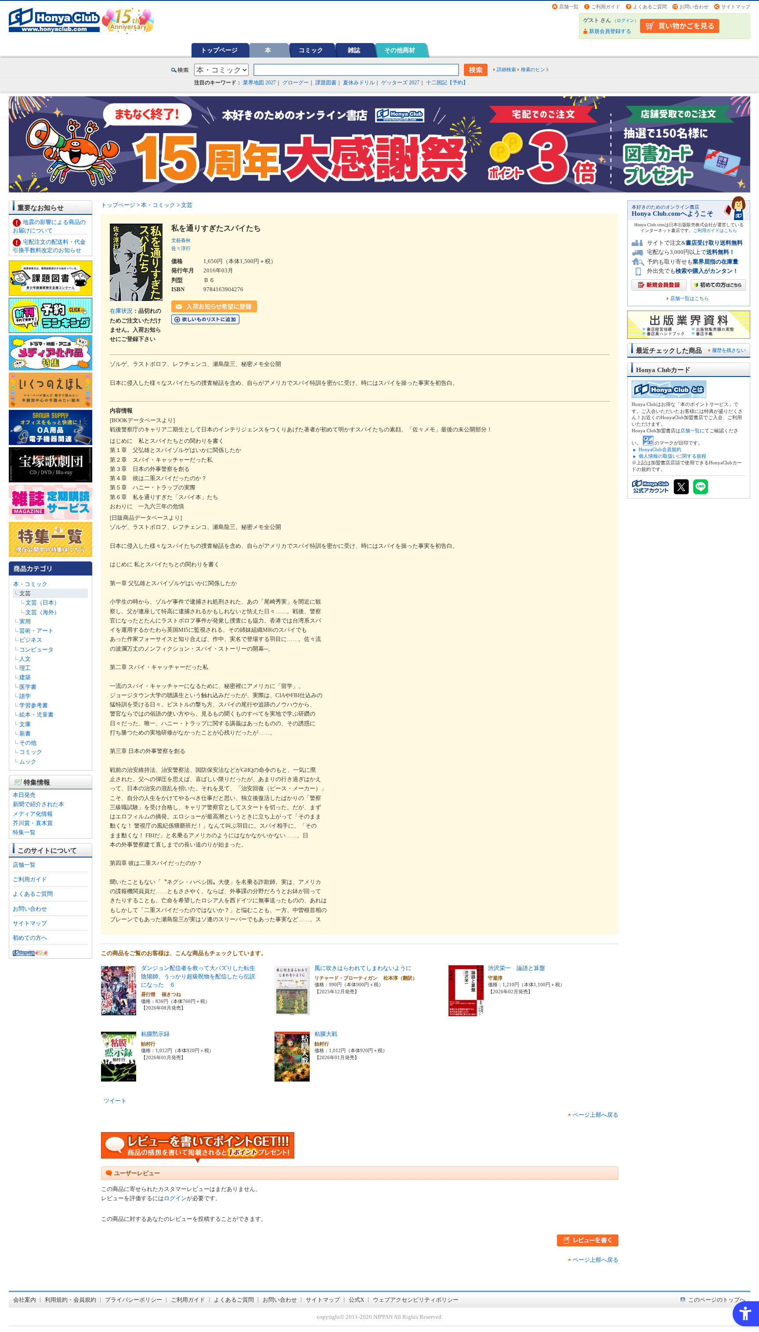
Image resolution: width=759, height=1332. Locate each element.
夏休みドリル (359, 83)
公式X (356, 1299)
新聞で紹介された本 (38, 804)
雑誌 (354, 50)
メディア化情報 (33, 814)
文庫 (25, 724)
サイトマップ (735, 6)
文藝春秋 (181, 240)
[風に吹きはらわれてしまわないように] (292, 1012)
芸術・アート (36, 630)
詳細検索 (506, 69)
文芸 (25, 593)
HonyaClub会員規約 (660, 449)
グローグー (295, 83)
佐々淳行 (181, 248)
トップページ (219, 50)
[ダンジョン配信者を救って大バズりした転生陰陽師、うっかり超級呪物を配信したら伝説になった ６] (118, 1012)
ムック (27, 761)
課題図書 (325, 83)
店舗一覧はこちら (689, 298)
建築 (25, 677)
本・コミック (30, 584)
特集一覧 (24, 832)
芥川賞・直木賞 (33, 823)
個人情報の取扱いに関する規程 (672, 456)
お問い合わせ (693, 6)
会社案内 (24, 1299)
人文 (25, 658)
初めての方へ (30, 937)
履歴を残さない (729, 350)
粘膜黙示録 (155, 1034)
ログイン (625, 20)
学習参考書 (33, 705)
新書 (25, 733)
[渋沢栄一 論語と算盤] (466, 1012)
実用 (25, 621)
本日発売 (24, 795)
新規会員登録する (610, 31)
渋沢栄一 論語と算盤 (516, 968)
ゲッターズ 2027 (400, 83)
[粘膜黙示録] (118, 1078)
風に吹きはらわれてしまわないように (363, 968)
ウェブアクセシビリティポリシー (416, 1299)
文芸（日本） (42, 602)
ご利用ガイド (605, 6)
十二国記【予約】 (447, 83)
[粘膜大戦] (292, 1078)
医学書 (27, 687)
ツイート (115, 1100)
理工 (25, 668)
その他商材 (399, 50)
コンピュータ (36, 649)
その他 (27, 742)
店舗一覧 (568, 6)
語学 (25, 696)
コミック (311, 50)
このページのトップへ (716, 1299)
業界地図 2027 (259, 83)
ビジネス (30, 640)
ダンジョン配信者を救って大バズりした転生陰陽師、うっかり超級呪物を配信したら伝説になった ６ (198, 976)
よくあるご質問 (650, 6)
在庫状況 (121, 311)
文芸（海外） (42, 612)
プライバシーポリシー (133, 1299)
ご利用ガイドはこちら (715, 230)
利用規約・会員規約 (70, 1299)
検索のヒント (535, 69)
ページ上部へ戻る (595, 1114)
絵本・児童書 (36, 714)
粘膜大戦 (325, 1034)
